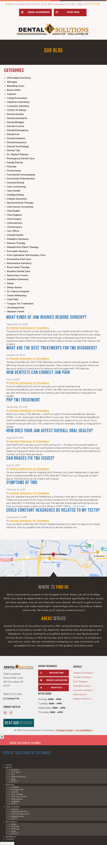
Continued (79, 506)
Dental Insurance (16, 142)
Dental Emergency (17, 130)
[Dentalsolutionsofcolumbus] (11, 712)
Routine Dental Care (18, 271)
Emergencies (17, 789)
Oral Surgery (14, 219)
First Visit (15, 826)
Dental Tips (13, 150)
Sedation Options (81, 698)
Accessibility (83, 730)
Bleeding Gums (15, 86)
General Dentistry (81, 677)
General (14, 792)
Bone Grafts (14, 90)
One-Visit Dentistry (82, 690)
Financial (15, 829)
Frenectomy (14, 170)
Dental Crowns (15, 126)
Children (15, 787)
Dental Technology (18, 146)
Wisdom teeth (17, 816)
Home (8, 765)
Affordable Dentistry (19, 78)
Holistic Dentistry (17, 199)
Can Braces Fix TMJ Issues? (30, 458)
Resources (11, 822)
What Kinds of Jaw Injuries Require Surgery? (46, 317)
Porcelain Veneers (17, 251)
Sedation (15, 801)
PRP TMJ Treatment (23, 400)
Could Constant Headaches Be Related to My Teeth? (53, 510)
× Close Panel (7, 843)
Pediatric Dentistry (18, 239)
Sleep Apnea (14, 287)
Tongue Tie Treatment (20, 303)
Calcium (11, 94)
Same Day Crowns (17, 275)
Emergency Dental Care (21, 158)
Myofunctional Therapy (20, 202)
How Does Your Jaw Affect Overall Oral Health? (49, 430)
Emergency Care (81, 686)
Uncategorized (15, 307)
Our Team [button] (15, 772)
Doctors (15, 770)
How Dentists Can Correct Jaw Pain (38, 372)
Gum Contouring (16, 186)
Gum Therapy (79, 681)
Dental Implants (16, 138)
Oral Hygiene (14, 215)
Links (13, 831)
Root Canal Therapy (18, 267)
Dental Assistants (17, 118)
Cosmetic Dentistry (18, 106)
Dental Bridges (15, 122)
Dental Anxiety (15, 114)
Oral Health (13, 211)
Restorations (79, 694)
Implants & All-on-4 (19, 811)
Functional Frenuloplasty (21, 174)
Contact (10, 839)
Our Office (13, 231)
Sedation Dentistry (18, 279)
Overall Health (15, 235)
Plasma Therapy (16, 243)
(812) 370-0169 (88, 4)
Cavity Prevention (17, 98)
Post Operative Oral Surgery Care (26, 255)
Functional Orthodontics (21, 178)
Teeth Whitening (16, 295)
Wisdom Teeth (15, 311)
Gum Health (13, 190)
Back (16, 782)
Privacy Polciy (64, 730)
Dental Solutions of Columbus (29, 328)
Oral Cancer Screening (20, 206)
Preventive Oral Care (19, 259)
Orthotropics (14, 227)
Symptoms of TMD (21, 482)
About (9, 767)
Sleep (10, 283)
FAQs (13, 824)
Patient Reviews (18, 777)
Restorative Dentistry (19, 263)
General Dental (15, 182)
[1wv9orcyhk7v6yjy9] (53, 558)
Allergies (12, 82)
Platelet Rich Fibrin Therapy (23, 247)
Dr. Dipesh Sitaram (17, 154)
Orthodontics (14, 223)
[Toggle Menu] (2, 737)
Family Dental (15, 162)
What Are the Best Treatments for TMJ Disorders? (51, 348)
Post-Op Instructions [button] (20, 814)
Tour (13, 774)
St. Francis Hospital (18, 291)
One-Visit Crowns (19, 796)
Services (10, 785)
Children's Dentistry (18, 102)
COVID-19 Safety (16, 110)
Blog (13, 779)
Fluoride (11, 166)
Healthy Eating (15, 194)
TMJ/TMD (12, 299)
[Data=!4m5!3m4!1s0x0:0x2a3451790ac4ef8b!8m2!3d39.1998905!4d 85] (5, 712)
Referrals (11, 837)
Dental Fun (13, 134)
